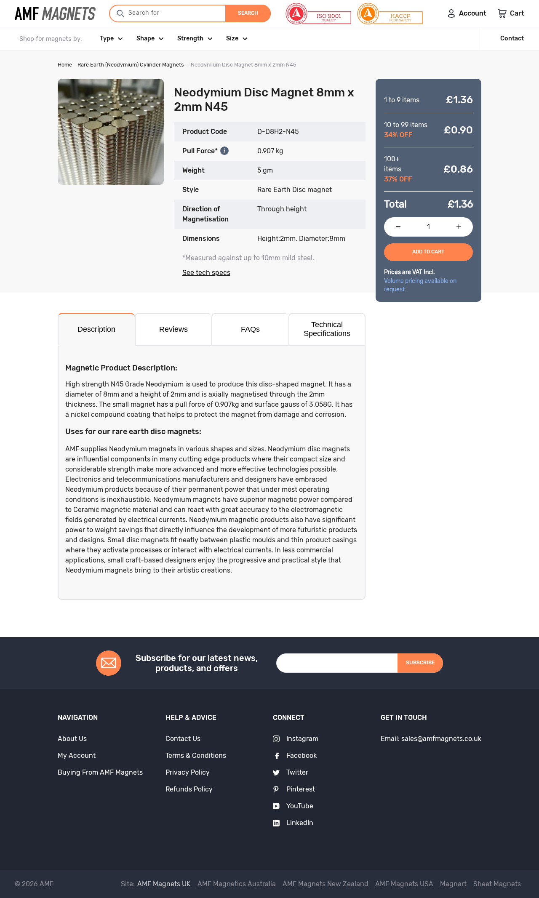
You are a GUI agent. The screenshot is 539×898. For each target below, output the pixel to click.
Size (232, 38)
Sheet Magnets (497, 884)
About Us (72, 739)
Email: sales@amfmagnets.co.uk (431, 739)
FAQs (250, 329)
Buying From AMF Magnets (100, 772)
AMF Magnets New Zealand (325, 884)
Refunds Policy (189, 789)
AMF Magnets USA (404, 884)
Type (107, 38)
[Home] (55, 13)
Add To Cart (428, 252)
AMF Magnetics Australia (236, 884)
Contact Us (182, 739)
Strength (190, 38)
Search (248, 13)
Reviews (173, 329)
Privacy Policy (187, 772)
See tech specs (206, 273)
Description (96, 329)
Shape (145, 38)
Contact (512, 38)
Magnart (453, 884)
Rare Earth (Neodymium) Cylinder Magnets (130, 64)
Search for (144, 12)
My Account (77, 755)
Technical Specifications (327, 329)
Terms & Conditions (195, 755)
